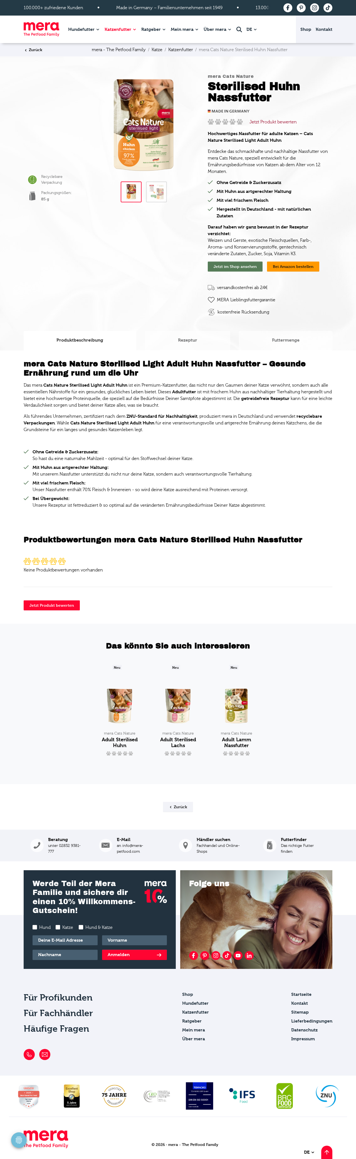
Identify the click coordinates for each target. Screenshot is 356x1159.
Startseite (301, 994)
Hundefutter (81, 29)
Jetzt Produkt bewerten (273, 122)
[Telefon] (29, 1054)
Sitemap (300, 1012)
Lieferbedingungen (311, 1021)
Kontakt (324, 29)
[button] (294, 845)
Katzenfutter (118, 29)
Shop (305, 29)
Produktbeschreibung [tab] (79, 340)
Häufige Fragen (56, 1029)
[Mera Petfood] (46, 1146)
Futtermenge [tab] (286, 340)
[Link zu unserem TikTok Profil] (226, 955)
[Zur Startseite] (41, 29)
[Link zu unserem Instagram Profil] (215, 955)
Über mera (215, 29)
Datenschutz (304, 1030)
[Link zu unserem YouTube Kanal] (238, 955)
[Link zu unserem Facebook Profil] (193, 955)
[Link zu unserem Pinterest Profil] (204, 955)
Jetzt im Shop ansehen (235, 266)
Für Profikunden (58, 998)
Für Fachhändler (58, 1013)
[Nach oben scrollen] (326, 1152)
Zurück (35, 49)
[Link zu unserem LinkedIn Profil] (249, 955)
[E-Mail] (44, 1054)
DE (249, 29)
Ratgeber (151, 29)
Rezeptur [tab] (187, 340)
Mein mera (182, 29)
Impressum (303, 1038)
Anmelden (119, 954)
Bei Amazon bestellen (293, 266)
